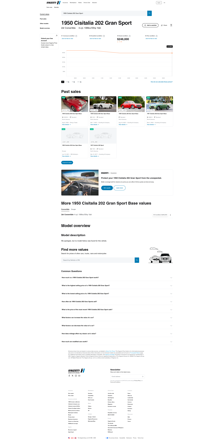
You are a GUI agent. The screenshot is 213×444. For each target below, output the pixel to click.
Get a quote (107, 188)
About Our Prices (110, 351)
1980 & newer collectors (74, 401)
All (88, 410)
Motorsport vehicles (73, 412)
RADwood (110, 432)
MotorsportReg (91, 421)
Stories (89, 408)
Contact (129, 406)
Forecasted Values (135, 352)
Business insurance (73, 419)
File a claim (71, 395)
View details (65, 124)
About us (130, 395)
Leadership (130, 397)
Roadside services (112, 412)
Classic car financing (73, 421)
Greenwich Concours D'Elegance (115, 427)
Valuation (110, 395)
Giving (129, 410)
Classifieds (90, 395)
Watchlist (56, 7)
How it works (91, 399)
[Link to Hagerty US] (69, 437)
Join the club (111, 393)
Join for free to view (67, 38)
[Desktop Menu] (164, 2)
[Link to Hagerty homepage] (76, 371)
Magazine (110, 404)
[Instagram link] (76, 375)
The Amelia (110, 423)
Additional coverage (73, 423)
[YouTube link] (79, 375)
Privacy (129, 419)
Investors (130, 408)
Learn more (119, 188)
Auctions (90, 393)
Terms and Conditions (115, 382)
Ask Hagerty (111, 397)
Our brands (130, 399)
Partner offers (111, 402)
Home (129, 393)
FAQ (129, 417)
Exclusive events (112, 406)
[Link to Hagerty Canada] (72, 437)
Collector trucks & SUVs (74, 406)
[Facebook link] (69, 375)
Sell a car (90, 397)
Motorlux (110, 429)
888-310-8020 (111, 414)
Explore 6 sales (67, 162)
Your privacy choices (113, 437)
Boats (69, 414)
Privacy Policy (137, 380)
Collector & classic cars (74, 404)
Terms (129, 421)
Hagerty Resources (92, 419)
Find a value (49, 7)
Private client (71, 417)
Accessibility (122, 437)
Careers (130, 402)
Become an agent (72, 429)
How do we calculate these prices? (162, 82)
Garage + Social (92, 416)
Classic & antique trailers (74, 408)
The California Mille (112, 425)
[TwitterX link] (72, 375)
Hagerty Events (111, 421)
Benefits (110, 399)
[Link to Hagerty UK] (75, 437)
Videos (89, 406)
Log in (159, 2)
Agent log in (71, 432)
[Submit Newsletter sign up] (142, 376)
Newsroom (130, 404)
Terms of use (140, 437)
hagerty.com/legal (109, 354)
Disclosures (129, 437)
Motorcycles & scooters (74, 410)
